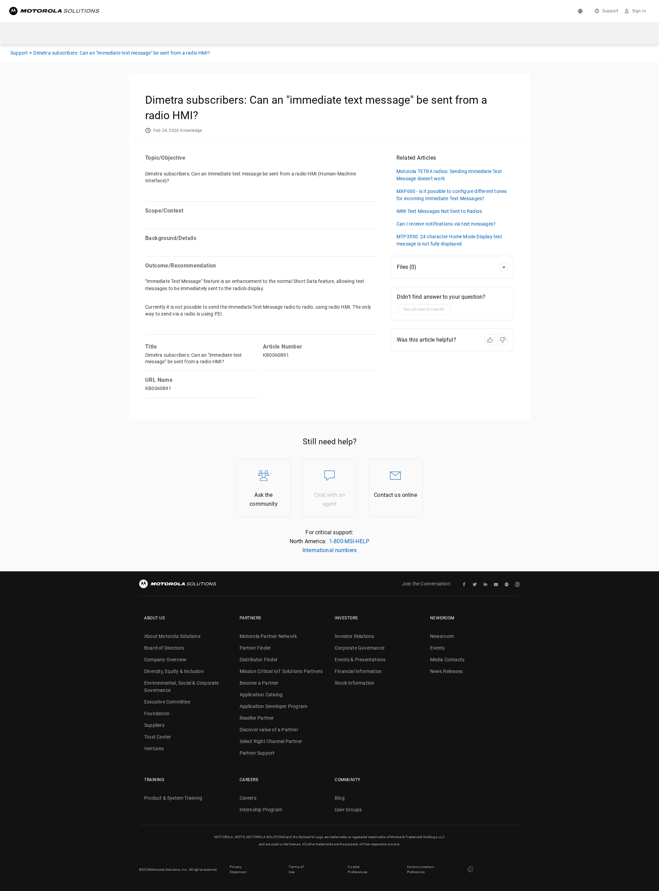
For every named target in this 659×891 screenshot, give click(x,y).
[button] (504, 267)
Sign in (639, 11)
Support (610, 11)
